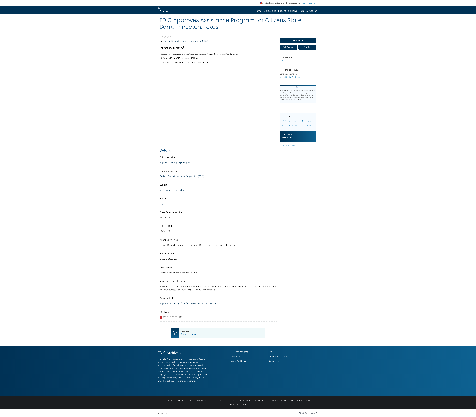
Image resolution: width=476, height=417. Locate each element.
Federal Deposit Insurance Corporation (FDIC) (185, 41)
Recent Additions (287, 10)
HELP (180, 400)
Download (298, 40)
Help (301, 10)
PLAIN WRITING (279, 400)
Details (283, 60)
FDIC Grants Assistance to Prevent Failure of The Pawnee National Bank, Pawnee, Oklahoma (298, 125)
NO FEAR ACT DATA (301, 400)
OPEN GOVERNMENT (241, 400)
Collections (270, 10)
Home (258, 10)
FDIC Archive (168, 352)
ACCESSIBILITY (220, 400)
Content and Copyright (279, 356)
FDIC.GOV (303, 413)
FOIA (189, 400)
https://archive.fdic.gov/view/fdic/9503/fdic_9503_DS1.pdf (188, 303)
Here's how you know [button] (309, 3)
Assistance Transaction (173, 190)
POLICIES (169, 400)
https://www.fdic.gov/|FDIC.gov (175, 162)
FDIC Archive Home (239, 351)
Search (313, 10)
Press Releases (288, 137)
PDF (162, 203)
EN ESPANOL (202, 400)
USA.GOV (314, 413)
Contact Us (274, 361)
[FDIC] (164, 10)
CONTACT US (261, 400)
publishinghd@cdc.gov (290, 77)
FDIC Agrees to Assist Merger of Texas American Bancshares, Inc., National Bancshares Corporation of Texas (298, 121)
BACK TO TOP (288, 145)
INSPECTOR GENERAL (238, 404)
